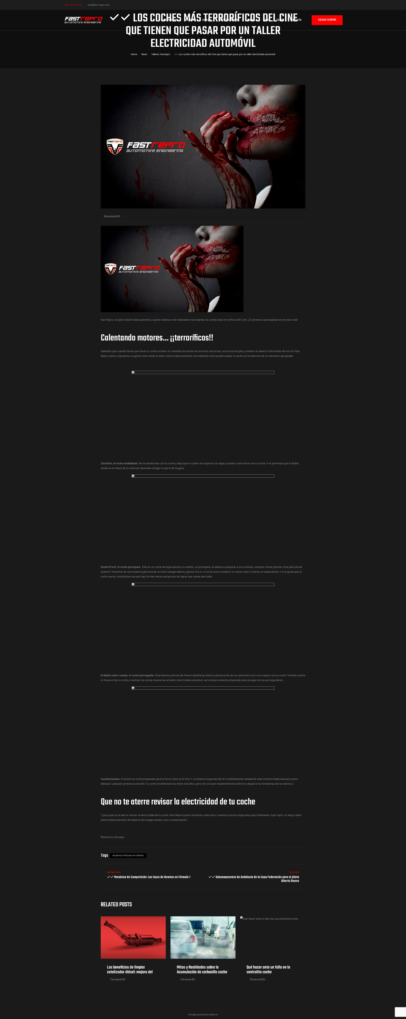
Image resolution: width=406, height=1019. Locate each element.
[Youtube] (132, 4)
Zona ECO (206, 20)
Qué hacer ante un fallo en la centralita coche (268, 970)
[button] (327, 20)
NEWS (265, 20)
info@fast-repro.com (98, 4)
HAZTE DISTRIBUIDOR (229, 20)
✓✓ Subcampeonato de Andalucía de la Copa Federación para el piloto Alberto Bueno (255, 877)
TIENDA (279, 20)
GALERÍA (251, 20)
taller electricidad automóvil (128, 855)
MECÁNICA (189, 20)
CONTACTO (296, 20)
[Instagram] (122, 4)
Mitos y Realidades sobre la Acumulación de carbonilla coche (202, 970)
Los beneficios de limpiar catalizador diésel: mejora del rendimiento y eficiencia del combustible (130, 974)
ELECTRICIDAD (170, 20)
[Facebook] (113, 4)
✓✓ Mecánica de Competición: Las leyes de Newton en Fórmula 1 (151, 877)
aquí (121, 837)
